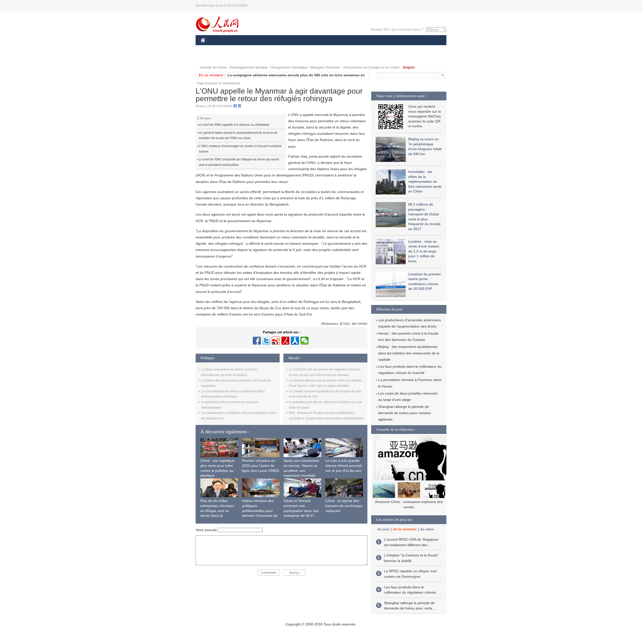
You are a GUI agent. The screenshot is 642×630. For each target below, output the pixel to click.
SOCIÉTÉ (344, 47)
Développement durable (248, 67)
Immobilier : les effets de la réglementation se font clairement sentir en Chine (425, 181)
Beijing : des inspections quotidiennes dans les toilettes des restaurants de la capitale (408, 353)
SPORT (387, 47)
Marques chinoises (325, 67)
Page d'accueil (207, 83)
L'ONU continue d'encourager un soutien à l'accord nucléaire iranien (240, 148)
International (231, 83)
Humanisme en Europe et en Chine (371, 67)
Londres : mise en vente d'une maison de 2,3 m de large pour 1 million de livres (423, 251)
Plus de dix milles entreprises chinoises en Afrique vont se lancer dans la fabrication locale (217, 510)
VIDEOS (231, 57)
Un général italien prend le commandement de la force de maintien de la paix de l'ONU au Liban (238, 135)
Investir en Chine (213, 67)
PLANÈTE (367, 47)
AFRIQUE (276, 47)
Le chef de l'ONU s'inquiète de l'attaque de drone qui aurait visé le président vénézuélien (239, 162)
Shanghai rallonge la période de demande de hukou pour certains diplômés (404, 413)
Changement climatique (289, 67)
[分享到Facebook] (257, 341)
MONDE (254, 47)
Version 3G (379, 29)
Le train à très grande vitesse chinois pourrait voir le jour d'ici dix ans (343, 465)
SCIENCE (298, 47)
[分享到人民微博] (285, 341)
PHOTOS (211, 57)
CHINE (209, 47)
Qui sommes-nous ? (408, 29)
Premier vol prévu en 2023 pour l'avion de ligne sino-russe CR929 (260, 465)
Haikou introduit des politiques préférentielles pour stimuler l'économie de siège (260, 510)
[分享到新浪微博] (276, 341)
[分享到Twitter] (266, 341)
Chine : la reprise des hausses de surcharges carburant (343, 506)
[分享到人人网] (295, 341)
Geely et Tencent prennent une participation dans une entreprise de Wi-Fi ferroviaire (301, 510)
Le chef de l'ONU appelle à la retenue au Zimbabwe (234, 125)
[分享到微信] (304, 341)
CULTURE (321, 47)
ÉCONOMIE (231, 47)
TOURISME (409, 47)
